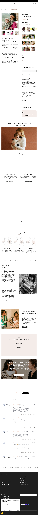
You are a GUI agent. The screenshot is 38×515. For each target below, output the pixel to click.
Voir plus (24, 326)
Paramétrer (10, 510)
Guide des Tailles (4, 492)
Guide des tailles (24, 60)
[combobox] (7, 399)
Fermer (4, 510)
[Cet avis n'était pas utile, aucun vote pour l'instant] (33, 414)
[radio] (24, 37)
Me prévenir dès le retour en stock (26, 24)
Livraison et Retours (4, 9)
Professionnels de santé (5, 498)
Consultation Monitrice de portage (25, 476)
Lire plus (19, 234)
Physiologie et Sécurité (5, 496)
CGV (20, 486)
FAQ (9, 9)
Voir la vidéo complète (9, 181)
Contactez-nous (22, 480)
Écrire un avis (26, 393)
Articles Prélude (22, 478)
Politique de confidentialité (24, 484)
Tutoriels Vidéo (3, 494)
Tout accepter (17, 510)
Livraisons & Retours (23, 482)
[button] (36, 3)
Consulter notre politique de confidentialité (7, 507)
